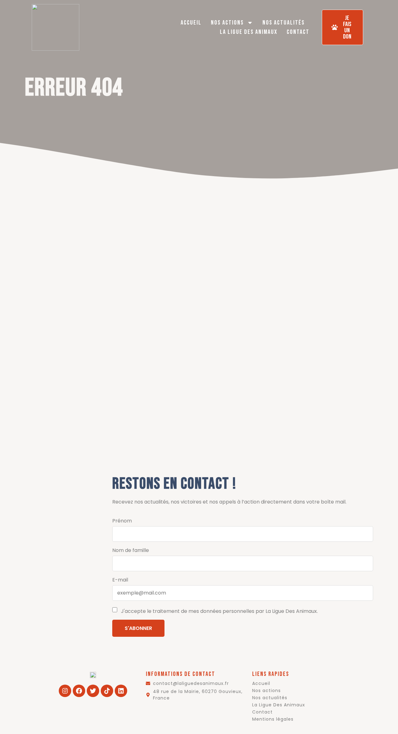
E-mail (120, 579)
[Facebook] (79, 691)
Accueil (191, 22)
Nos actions (227, 22)
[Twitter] (93, 691)
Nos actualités (283, 22)
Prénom (122, 520)
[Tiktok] (107, 691)
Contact (298, 32)
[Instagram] (65, 691)
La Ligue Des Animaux (248, 32)
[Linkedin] (121, 691)
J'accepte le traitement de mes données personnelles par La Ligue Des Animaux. (219, 611)
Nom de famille (130, 550)
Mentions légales (273, 719)
